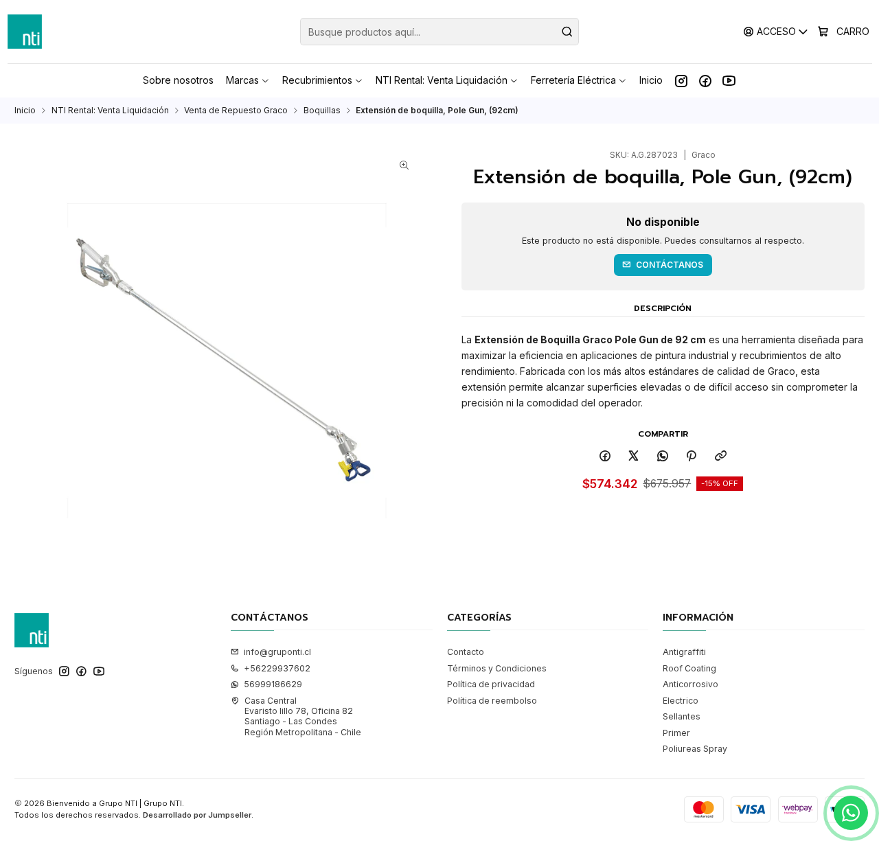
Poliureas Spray (695, 749)
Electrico (680, 700)
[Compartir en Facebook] (605, 456)
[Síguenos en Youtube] (729, 80)
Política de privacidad (491, 684)
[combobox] (439, 31)
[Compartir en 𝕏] (634, 456)
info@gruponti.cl (277, 652)
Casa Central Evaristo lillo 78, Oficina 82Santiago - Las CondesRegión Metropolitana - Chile (302, 716)
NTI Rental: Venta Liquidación (110, 110)
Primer (676, 733)
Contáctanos (669, 265)
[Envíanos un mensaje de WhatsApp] (851, 813)
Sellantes (681, 716)
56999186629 (273, 684)
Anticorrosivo (690, 684)
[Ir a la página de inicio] (25, 31)
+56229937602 (277, 668)
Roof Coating (689, 668)
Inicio (25, 110)
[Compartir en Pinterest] (691, 456)
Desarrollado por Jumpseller (197, 815)
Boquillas (322, 110)
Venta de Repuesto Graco (236, 110)
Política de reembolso (492, 700)
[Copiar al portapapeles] (721, 456)
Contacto (465, 652)
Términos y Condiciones (497, 668)
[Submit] (567, 31)
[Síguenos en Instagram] (681, 80)
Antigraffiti (684, 652)
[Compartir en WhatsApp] (663, 456)
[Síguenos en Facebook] (705, 80)
